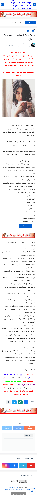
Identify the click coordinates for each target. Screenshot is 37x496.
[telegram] (23, 465)
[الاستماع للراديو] (12, 493)
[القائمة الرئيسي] (34, 4)
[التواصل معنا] (15, 493)
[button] (26, 402)
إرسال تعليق (28, 435)
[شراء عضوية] (21, 493)
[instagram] (6, 465)
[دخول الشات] (24, 493)
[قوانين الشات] (18, 493)
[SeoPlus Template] (33, 487)
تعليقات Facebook (18, 427)
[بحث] (2, 4)
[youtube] (31, 465)
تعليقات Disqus (7, 427)
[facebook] (14, 465)
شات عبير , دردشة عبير (16, 22)
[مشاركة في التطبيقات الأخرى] (8, 402)
